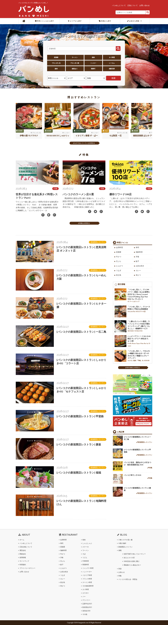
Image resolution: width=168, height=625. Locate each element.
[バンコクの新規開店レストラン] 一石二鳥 (81, 331)
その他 (84, 614)
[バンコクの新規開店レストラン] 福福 (79, 472)
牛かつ (118, 257)
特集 (55, 189)
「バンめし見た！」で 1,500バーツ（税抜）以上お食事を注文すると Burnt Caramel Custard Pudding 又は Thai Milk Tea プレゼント (139, 295)
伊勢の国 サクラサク (29, 136)
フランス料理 (87, 579)
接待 (56, 68)
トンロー (93, 63)
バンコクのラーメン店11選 (78, 194)
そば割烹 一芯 (115, 136)
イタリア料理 (80, 131)
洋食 (137, 257)
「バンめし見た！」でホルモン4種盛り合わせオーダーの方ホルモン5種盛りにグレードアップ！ (139, 355)
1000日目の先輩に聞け (131, 561)
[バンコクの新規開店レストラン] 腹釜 (79, 444)
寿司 (137, 247)
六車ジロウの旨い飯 (125, 540)
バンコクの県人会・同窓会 (127, 579)
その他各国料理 (87, 586)
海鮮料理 (139, 252)
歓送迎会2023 (87, 607)
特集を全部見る (85, 223)
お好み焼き (140, 266)
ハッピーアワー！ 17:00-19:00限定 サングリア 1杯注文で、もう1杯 (139, 341)
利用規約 (23, 565)
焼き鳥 (118, 275)
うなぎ (118, 270)
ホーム (22, 540)
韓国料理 (85, 565)
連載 (120, 550)
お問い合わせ (144, 5)
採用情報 (23, 557)
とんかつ (119, 266)
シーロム (112, 63)
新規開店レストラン (98, 242)
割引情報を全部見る (133, 367)
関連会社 (23, 554)
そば (106, 131)
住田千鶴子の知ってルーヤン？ (135, 554)
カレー (138, 270)
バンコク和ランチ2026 (132, 475)
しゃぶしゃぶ (87, 543)
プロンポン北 (56, 63)
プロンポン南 (74, 63)
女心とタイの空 (129, 558)
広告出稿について (26, 547)
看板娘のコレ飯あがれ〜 (132, 565)
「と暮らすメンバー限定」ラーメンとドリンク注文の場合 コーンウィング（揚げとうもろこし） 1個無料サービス (139, 326)
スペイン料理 (87, 582)
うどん (84, 557)
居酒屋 (56, 57)
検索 (114, 78)
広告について (132, 5)
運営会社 (23, 550)
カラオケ (85, 593)
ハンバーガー (87, 572)
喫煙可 (93, 68)
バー (84, 597)
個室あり (75, 68)
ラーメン (75, 57)
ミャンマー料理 (87, 568)
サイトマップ (24, 561)
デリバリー (86, 600)
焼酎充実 (112, 68)
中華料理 (85, 561)
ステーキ (85, 547)
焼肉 (93, 57)
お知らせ (121, 572)
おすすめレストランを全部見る (85, 143)
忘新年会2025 (87, 604)
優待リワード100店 (120, 194)
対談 (120, 569)
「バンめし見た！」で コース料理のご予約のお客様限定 (139, 309)
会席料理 (119, 247)
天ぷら (118, 261)
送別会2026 (86, 611)
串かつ (138, 275)
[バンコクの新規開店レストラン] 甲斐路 (80, 416)
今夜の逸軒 (122, 543)
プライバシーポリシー (27, 568)
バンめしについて (119, 5)
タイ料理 (112, 57)
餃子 (137, 261)
